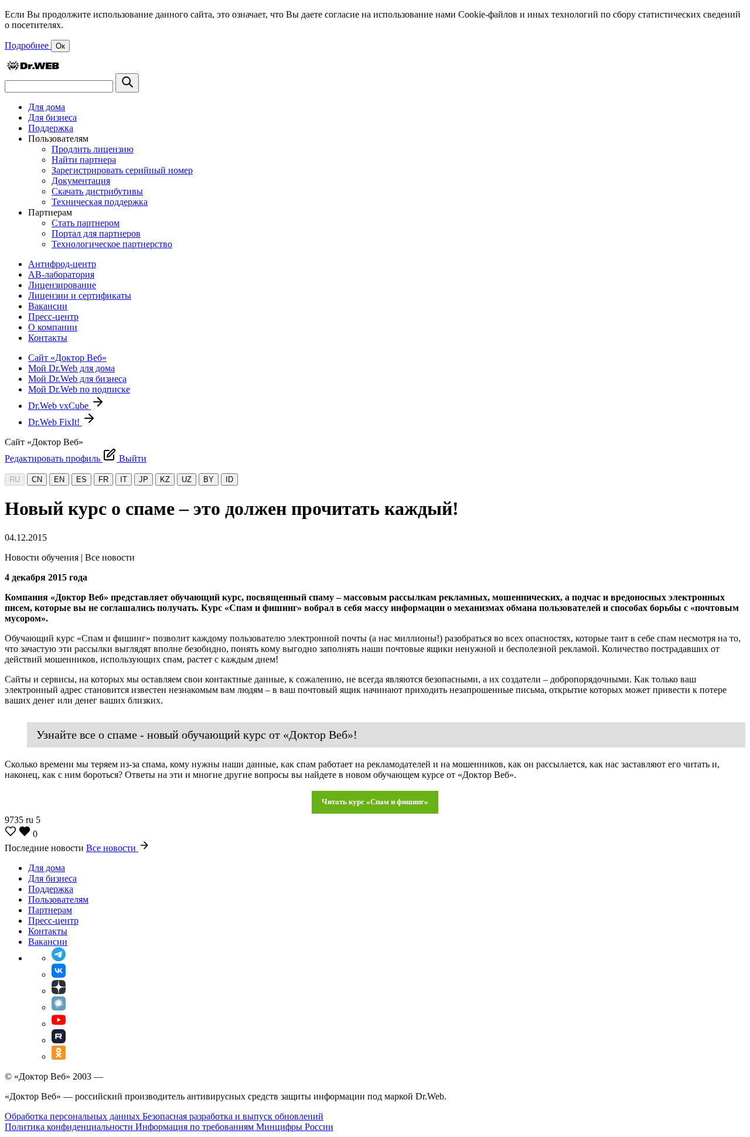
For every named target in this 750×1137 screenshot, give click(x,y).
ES (81, 479)
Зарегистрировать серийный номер (122, 170)
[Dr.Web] (33, 68)
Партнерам (50, 910)
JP (143, 479)
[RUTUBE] (59, 1040)
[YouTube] (59, 1024)
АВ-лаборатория (61, 274)
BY (208, 479)
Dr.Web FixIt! (55, 422)
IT (123, 479)
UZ (187, 479)
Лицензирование (62, 285)
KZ (165, 479)
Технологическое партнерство (112, 244)
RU (14, 479)
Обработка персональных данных (73, 1116)
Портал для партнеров (96, 233)
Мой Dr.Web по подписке (79, 389)
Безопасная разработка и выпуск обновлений (232, 1116)
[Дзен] (59, 991)
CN (37, 479)
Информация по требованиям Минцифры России (234, 1127)
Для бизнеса (52, 117)
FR (103, 479)
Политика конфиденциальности (70, 1127)
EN (59, 479)
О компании (52, 327)
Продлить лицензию (93, 149)
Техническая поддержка (100, 202)
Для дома (46, 107)
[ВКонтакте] (59, 974)
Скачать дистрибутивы (97, 191)
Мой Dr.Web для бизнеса (77, 379)
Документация (81, 181)
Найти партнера (84, 160)
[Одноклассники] (59, 1056)
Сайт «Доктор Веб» (67, 358)
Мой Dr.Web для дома (71, 368)
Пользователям (58, 899)
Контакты (47, 338)
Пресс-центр (53, 317)
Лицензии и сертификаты (79, 296)
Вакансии (47, 306)
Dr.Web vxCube (59, 406)
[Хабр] (59, 1007)
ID (229, 479)
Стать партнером (86, 223)
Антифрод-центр (62, 264)
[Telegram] (59, 958)
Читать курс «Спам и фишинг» (375, 801)
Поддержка (50, 128)
